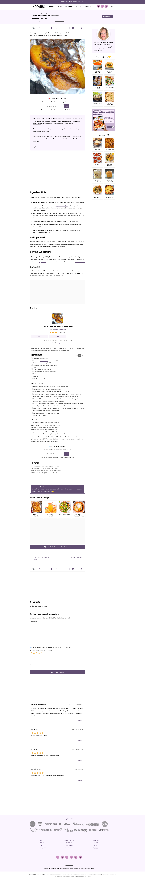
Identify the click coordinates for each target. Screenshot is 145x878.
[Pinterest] (102, 6)
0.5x (76, 355)
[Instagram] (106, 6)
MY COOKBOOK (42, 847)
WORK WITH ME (69, 845)
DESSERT (96, 848)
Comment (33, 621)
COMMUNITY (69, 6)
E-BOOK (42, 842)
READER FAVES (96, 840)
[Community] (80, 857)
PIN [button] (58, 336)
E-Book (79, 6)
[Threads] (75, 857)
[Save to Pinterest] (39, 28)
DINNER (96, 843)
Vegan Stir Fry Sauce (75, 557)
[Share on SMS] (73, 28)
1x (80, 355)
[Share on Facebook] (48, 28)
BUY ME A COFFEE (69, 847)
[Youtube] (62, 857)
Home (33, 13)
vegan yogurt (42, 262)
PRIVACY (64, 861)
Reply (80, 720)
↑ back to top (69, 865)
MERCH (42, 843)
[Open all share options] (81, 28)
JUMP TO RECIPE (108, 16)
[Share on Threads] (56, 28)
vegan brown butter (62, 206)
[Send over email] (64, 28)
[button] (32, 18)
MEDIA (42, 848)
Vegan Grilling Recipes (45, 13)
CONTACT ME (69, 842)
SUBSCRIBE (69, 843)
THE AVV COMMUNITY (69, 840)
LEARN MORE (97, 50)
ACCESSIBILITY (69, 861)
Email (32, 665)
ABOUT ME (42, 840)
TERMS (74, 861)
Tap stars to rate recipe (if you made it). (41, 651)
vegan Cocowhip (80, 262)
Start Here (88, 6)
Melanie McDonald (60, 329)
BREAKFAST (96, 842)
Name (32, 658)
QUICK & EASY (96, 847)
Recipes (59, 6)
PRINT (39, 336)
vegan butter (44, 361)
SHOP (42, 845)
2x (82, 355)
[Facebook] (98, 6)
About (51, 6)
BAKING (96, 845)
